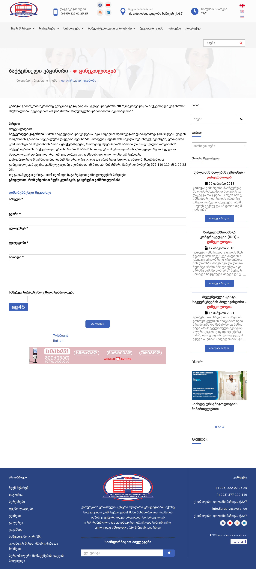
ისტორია (16, 495)
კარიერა (174, 28)
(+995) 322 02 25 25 (74, 13)
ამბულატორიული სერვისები (110, 28)
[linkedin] (108, 12)
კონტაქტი (193, 28)
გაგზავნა (97, 323)
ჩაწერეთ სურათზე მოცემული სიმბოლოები (41, 292)
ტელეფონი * (18, 243)
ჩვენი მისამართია (140, 9)
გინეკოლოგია (219, 177)
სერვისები (47, 28)
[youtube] (108, 5)
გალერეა (16, 523)
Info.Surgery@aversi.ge (229, 508)
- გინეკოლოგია (93, 71)
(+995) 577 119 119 (232, 495)
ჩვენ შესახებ (21, 28)
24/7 (204, 13)
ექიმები (15, 516)
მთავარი (23, 80)
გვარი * (15, 214)
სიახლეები (72, 28)
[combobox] (219, 145)
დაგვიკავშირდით (73, 9)
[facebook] (100, 5)
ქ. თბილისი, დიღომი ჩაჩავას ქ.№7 (156, 13)
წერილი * (16, 257)
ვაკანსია (15, 529)
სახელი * (16, 199)
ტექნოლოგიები (21, 508)
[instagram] (100, 12)
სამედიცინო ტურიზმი (25, 536)
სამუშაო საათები (214, 9)
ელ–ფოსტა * (18, 228)
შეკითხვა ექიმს (151, 28)
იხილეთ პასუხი (219, 218)
